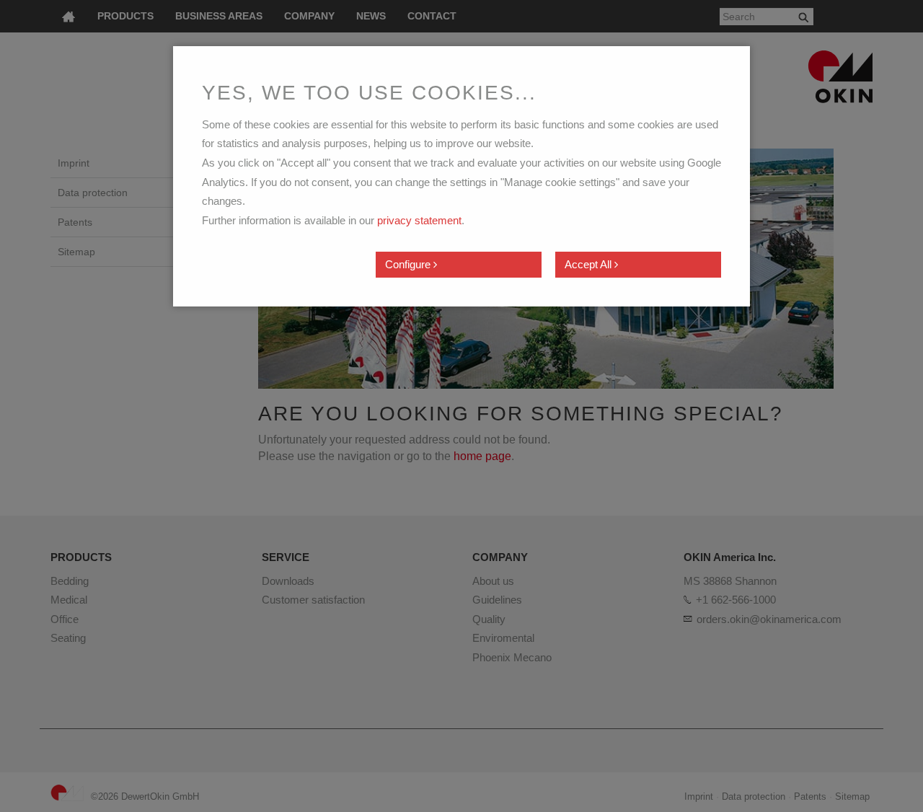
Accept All (589, 264)
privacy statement (419, 220)
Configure (409, 264)
